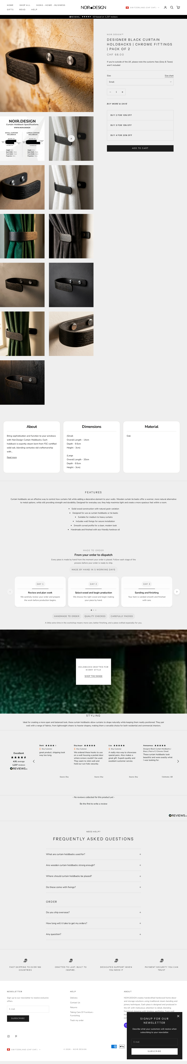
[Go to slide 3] (95, 610)
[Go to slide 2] (93, 610)
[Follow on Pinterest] (16, 1036)
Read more (12, 457)
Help (34, 9)
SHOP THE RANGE (93, 676)
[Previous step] (10, 592)
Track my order (77, 1020)
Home (10, 5)
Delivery (73, 997)
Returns (73, 1007)
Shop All (25, 5)
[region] (105, 761)
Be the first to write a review (93, 803)
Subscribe (154, 1051)
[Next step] (177, 592)
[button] (33, 761)
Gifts (10, 9)
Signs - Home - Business (50, 5)
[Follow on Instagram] (8, 1036)
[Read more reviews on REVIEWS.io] (18, 769)
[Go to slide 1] (91, 610)
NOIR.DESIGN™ (115, 34)
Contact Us (75, 1002)
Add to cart (140, 148)
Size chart (169, 75)
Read (22, 9)
